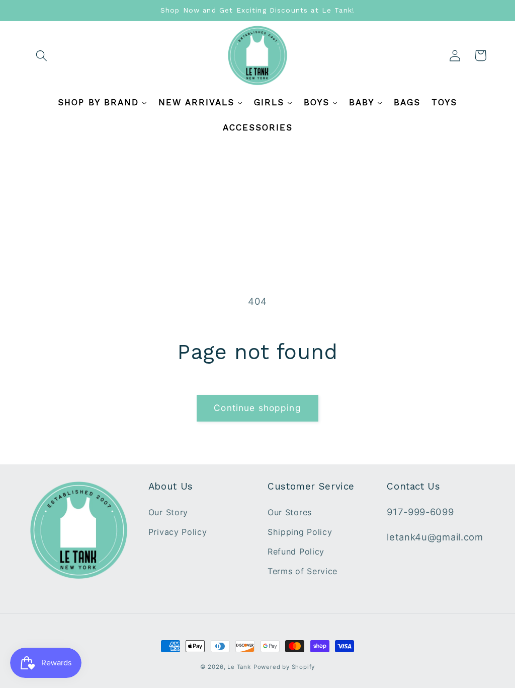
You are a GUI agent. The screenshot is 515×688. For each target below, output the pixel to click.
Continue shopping (257, 407)
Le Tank (239, 666)
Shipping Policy (300, 532)
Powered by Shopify (284, 666)
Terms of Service (302, 571)
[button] (42, 55)
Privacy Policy (177, 532)
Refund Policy (296, 551)
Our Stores (290, 512)
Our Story (168, 512)
